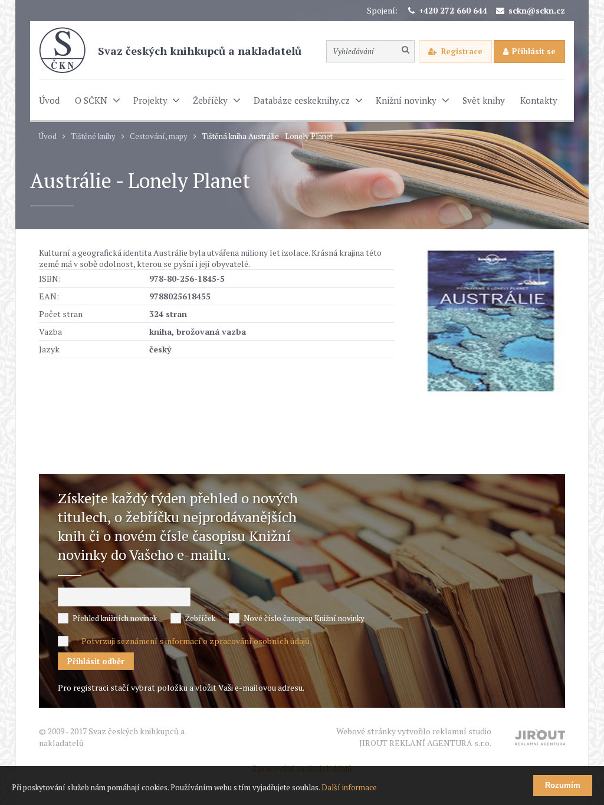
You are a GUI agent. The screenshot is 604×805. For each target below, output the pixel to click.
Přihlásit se (534, 51)
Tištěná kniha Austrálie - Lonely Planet (267, 136)
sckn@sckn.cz (536, 10)
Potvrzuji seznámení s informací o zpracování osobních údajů (195, 640)
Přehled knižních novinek (115, 618)
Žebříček (200, 618)
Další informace (349, 787)
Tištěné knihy (93, 136)
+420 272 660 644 (453, 10)
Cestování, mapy (159, 136)
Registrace (461, 51)
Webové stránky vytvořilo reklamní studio (413, 736)
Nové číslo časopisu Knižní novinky (304, 618)
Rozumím (562, 785)
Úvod (48, 136)
